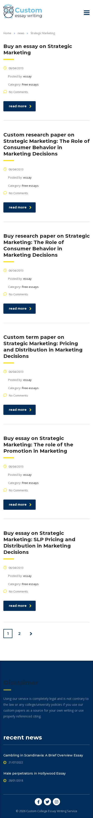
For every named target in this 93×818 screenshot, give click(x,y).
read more (18, 106)
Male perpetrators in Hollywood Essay (34, 773)
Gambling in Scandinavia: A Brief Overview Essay (43, 755)
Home (7, 33)
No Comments (18, 92)
